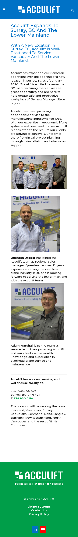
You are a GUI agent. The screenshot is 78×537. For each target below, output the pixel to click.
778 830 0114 (23, 398)
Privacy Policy (39, 514)
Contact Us (39, 510)
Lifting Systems (39, 506)
